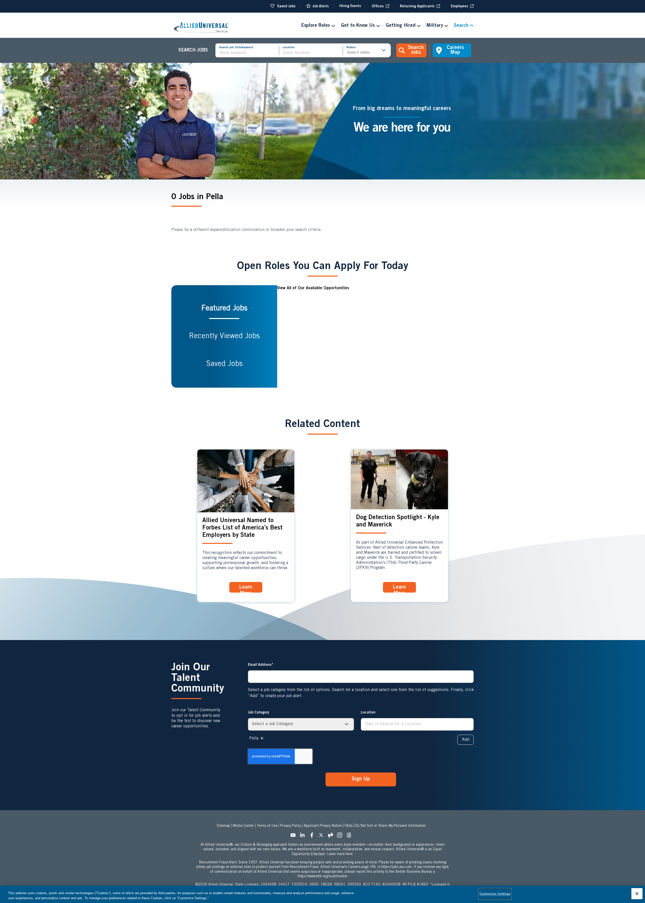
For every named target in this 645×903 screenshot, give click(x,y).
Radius (351, 47)
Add (465, 740)
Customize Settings (494, 894)
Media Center (243, 826)
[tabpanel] (375, 336)
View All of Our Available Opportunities (313, 288)
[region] (322, 894)
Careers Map (455, 50)
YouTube (295, 837)
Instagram (341, 837)
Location (289, 47)
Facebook (313, 837)
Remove (262, 738)
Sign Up (361, 779)
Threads (350, 837)
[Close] (636, 893)
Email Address (260, 665)
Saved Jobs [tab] (224, 364)
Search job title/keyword (236, 47)
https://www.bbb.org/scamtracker (323, 876)
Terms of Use (267, 826)
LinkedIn (304, 837)
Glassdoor (332, 837)
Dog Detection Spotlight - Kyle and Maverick (397, 521)
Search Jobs (416, 50)
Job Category (258, 712)
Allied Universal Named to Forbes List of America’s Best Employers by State (242, 528)
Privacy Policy (290, 826)
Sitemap (223, 826)
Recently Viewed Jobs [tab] (224, 336)
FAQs (348, 826)
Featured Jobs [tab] (224, 308)
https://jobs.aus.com (396, 867)
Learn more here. (340, 854)
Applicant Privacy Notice (323, 826)
